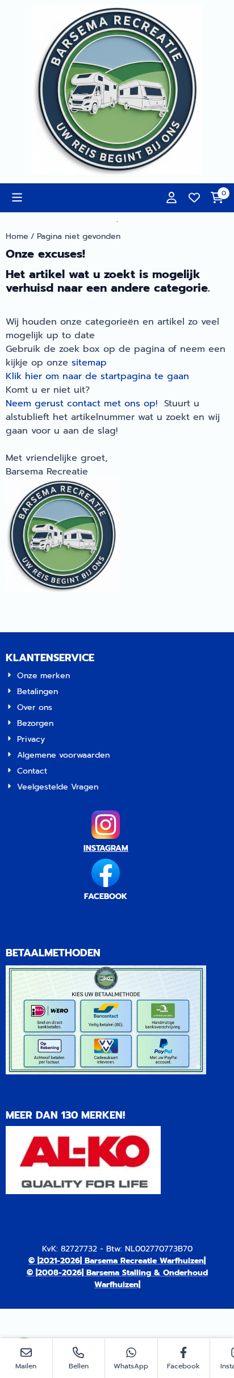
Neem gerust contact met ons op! (81, 403)
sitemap (89, 362)
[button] (17, 197)
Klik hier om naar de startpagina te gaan (97, 376)
